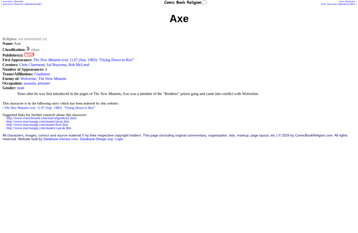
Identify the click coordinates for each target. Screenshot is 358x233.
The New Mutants (52, 79)
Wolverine (28, 79)
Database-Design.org (96, 139)
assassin (30, 83)
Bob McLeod (78, 65)
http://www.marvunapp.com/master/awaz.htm (38, 121)
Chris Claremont (32, 65)
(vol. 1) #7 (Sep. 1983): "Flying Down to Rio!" (83, 60)
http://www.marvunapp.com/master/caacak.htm (39, 128)
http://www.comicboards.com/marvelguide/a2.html (41, 118)
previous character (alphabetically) (22, 3)
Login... (120, 139)
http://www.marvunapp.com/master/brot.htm (37, 124)
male (20, 88)
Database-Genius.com (60, 139)
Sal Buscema (56, 65)
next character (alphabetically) (338, 3)
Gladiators (42, 74)
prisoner (44, 83)
